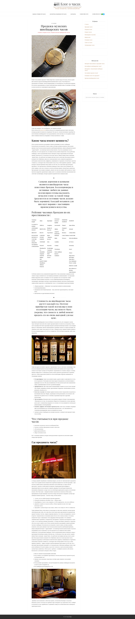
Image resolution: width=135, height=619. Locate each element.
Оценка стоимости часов (38, 14)
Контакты (73, 14)
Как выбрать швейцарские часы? (93, 66)
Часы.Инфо (69, 616)
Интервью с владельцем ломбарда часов (94, 69)
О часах (87, 24)
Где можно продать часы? (91, 73)
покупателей (43, 130)
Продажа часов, (46, 32)
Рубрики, (40, 32)
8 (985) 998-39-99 (96, 14)
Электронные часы (89, 45)
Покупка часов (88, 29)
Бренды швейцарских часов (92, 78)
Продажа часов (88, 27)
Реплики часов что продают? (92, 75)
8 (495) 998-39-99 (84, 14)
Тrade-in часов (88, 42)
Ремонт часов (88, 32)
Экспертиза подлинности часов (58, 14)
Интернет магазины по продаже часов (94, 63)
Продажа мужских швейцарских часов (60, 32)
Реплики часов (88, 40)
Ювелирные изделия (90, 34)
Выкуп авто (87, 37)
